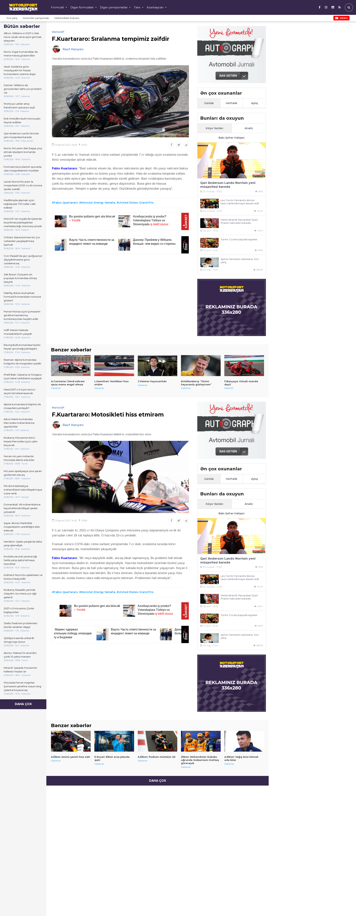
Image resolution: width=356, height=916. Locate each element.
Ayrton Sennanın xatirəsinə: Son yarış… (240, 261)
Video (344, 18)
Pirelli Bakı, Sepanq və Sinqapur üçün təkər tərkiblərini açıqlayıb (23, 376)
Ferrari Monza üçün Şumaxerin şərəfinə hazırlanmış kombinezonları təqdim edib (22, 315)
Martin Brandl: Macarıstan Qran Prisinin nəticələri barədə (239, 221)
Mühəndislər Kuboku (67, 18)
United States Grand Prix (136, 202)
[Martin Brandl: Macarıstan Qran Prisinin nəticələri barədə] (209, 223)
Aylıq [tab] (254, 103)
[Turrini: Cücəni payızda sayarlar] (209, 243)
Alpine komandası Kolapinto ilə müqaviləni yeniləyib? (22, 406)
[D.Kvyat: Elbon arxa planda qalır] (114, 741)
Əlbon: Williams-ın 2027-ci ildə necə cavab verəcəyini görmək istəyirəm (23, 37)
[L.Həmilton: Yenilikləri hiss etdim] (114, 365)
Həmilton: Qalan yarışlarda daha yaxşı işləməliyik (23, 543)
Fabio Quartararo (66, 202)
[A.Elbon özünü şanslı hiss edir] (71, 741)
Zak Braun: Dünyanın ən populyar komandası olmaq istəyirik (20, 278)
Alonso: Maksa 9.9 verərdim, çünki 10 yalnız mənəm (20, 654)
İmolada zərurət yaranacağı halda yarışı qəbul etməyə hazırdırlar (20, 560)
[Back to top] (346, 906)
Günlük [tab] (209, 103)
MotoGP (58, 32)
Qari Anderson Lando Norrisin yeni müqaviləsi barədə (21, 135)
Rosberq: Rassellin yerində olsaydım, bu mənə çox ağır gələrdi (20, 593)
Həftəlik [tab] (231, 103)
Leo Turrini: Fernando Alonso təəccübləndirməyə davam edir (240, 202)
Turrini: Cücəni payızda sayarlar (239, 239)
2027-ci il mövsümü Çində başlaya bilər (19, 610)
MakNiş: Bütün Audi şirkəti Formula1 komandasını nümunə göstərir (22, 296)
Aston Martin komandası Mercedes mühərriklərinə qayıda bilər (19, 423)
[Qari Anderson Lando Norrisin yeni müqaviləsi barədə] (231, 160)
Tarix (137, 7)
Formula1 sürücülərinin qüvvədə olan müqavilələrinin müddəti (23, 168)
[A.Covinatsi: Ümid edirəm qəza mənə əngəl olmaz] (71, 365)
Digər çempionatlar (114, 7)
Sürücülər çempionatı (36, 18)
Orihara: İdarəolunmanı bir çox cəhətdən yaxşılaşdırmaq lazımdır (22, 241)
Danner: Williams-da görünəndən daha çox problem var (23, 89)
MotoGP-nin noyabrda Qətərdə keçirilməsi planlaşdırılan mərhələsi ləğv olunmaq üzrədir (23, 222)
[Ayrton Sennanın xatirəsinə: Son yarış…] (209, 262)
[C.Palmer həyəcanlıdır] (157, 365)
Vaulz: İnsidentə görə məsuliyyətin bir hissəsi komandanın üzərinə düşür (20, 70)
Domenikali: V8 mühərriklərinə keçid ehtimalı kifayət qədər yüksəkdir (22, 508)
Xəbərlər (56, 388)
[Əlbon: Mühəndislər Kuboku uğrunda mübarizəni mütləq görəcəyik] (201, 741)
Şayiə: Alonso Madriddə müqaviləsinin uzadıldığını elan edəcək (22, 527)
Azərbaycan (155, 7)
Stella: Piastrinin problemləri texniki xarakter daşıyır (20, 625)
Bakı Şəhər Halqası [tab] (232, 137)
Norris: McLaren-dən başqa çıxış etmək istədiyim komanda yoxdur (23, 152)
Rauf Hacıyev (73, 49)
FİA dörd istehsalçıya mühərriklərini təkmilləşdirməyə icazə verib (23, 489)
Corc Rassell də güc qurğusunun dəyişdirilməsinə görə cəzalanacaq (23, 259)
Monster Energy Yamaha (98, 202)
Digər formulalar (82, 7)
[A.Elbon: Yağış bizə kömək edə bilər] (244, 741)
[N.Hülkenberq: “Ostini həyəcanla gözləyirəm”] (201, 365)
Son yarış (11, 18)
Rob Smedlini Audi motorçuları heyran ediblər (22, 120)
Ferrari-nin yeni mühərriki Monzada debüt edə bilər (19, 458)
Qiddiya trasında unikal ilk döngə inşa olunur (19, 640)
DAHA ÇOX (23, 704)
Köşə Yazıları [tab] (214, 128)
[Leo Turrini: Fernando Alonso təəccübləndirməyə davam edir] (209, 204)
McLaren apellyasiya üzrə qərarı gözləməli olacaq (23, 473)
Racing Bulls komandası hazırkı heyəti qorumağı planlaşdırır (22, 346)
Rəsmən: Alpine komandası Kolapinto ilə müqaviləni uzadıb (22, 361)
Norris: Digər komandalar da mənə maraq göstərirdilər (21, 53)
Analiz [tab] (249, 128)
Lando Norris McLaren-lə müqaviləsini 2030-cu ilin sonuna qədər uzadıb (23, 185)
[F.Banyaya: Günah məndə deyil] (244, 365)
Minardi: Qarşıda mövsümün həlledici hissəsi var (20, 669)
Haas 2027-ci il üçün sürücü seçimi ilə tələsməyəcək (19, 391)
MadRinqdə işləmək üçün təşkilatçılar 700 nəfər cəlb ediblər (20, 204)
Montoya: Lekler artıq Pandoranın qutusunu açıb (19, 105)
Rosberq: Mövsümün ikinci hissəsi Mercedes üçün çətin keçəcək (20, 441)
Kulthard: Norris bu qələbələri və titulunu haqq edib (23, 576)
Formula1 (57, 7)
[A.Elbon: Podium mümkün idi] (157, 741)
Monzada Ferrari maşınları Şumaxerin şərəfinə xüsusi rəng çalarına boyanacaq (22, 686)
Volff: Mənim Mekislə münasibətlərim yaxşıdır (18, 332)
